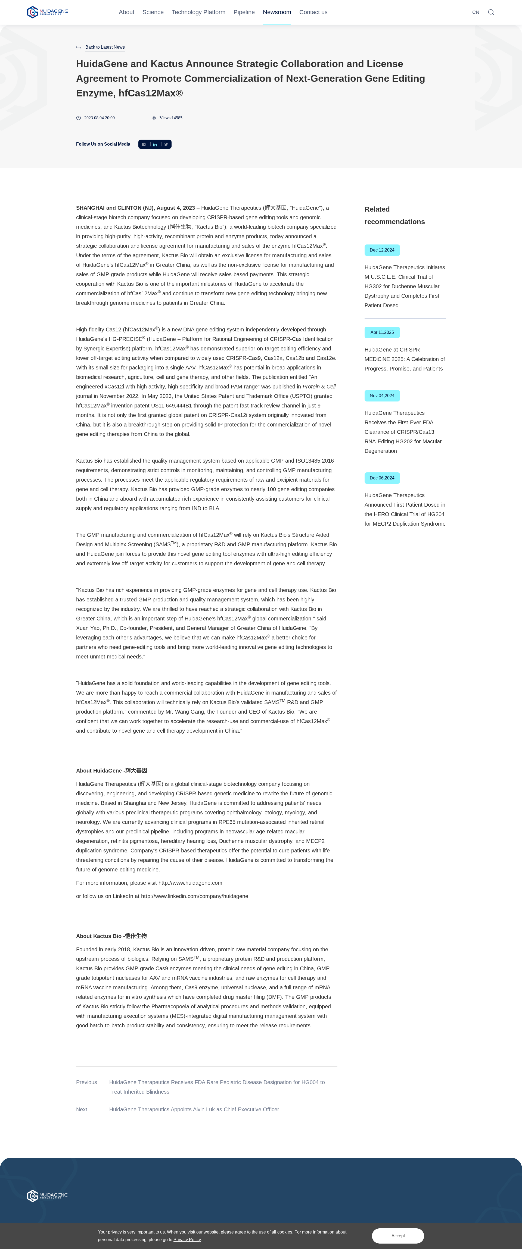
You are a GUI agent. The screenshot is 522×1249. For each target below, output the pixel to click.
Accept (398, 1236)
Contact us (313, 12)
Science (153, 12)
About (126, 12)
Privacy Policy (187, 1239)
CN (475, 12)
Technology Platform (198, 12)
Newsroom (277, 12)
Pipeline (244, 12)
